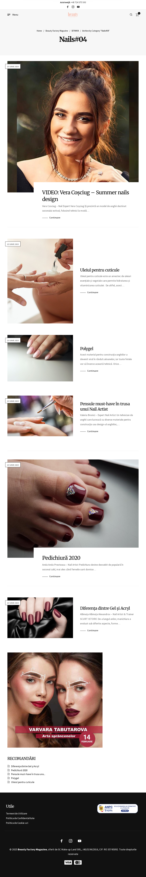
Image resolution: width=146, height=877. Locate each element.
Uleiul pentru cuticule (99, 270)
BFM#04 (75, 30)
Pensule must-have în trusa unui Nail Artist (105, 406)
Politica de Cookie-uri (17, 823)
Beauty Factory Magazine (56, 30)
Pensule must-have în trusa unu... (28, 774)
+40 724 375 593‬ (73, 2)
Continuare (54, 217)
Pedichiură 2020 (61, 558)
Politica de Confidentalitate (20, 818)
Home (39, 30)
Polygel (86, 348)
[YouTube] (78, 7)
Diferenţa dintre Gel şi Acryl (105, 608)
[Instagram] (73, 7)
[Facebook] (67, 7)
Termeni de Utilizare (16, 813)
